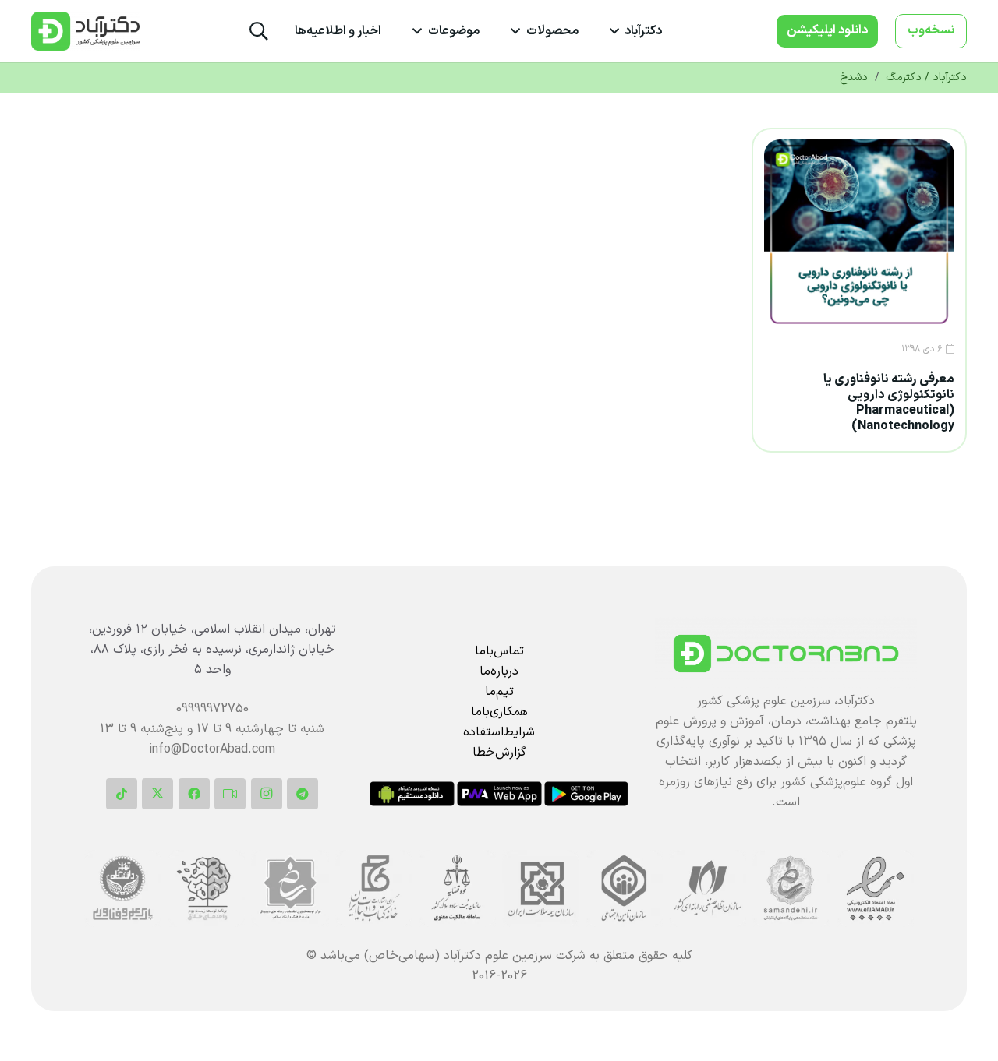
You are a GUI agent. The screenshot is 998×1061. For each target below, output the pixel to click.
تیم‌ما (499, 691)
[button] (617, 31)
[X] (157, 793)
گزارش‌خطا (499, 752)
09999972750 (212, 709)
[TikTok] (121, 793)
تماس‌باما (499, 651)
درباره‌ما (499, 671)
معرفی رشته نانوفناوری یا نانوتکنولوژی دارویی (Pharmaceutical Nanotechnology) (888, 402)
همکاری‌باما (499, 712)
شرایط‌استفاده (499, 732)
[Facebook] (194, 793)
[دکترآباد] (786, 653)
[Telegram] (302, 793)
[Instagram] (266, 793)
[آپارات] (230, 793)
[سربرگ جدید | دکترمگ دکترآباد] (85, 31)
